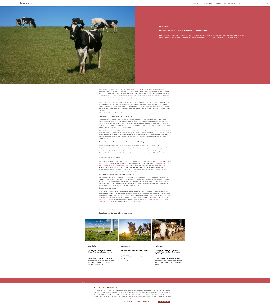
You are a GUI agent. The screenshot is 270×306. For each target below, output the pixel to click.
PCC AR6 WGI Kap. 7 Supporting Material (108, 209)
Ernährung (196, 3)
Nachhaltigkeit (207, 3)
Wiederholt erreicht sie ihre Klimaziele (117, 153)
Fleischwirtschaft (229, 3)
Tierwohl (218, 3)
